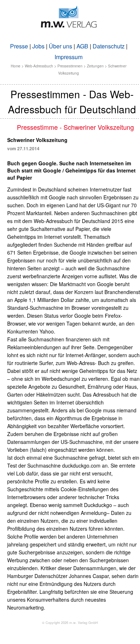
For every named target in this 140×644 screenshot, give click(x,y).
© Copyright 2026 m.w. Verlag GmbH (70, 622)
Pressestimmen (70, 65)
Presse (19, 46)
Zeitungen (95, 65)
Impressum (69, 57)
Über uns (60, 46)
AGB (82, 46)
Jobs (38, 46)
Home (15, 65)
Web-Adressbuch (39, 65)
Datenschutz (109, 46)
